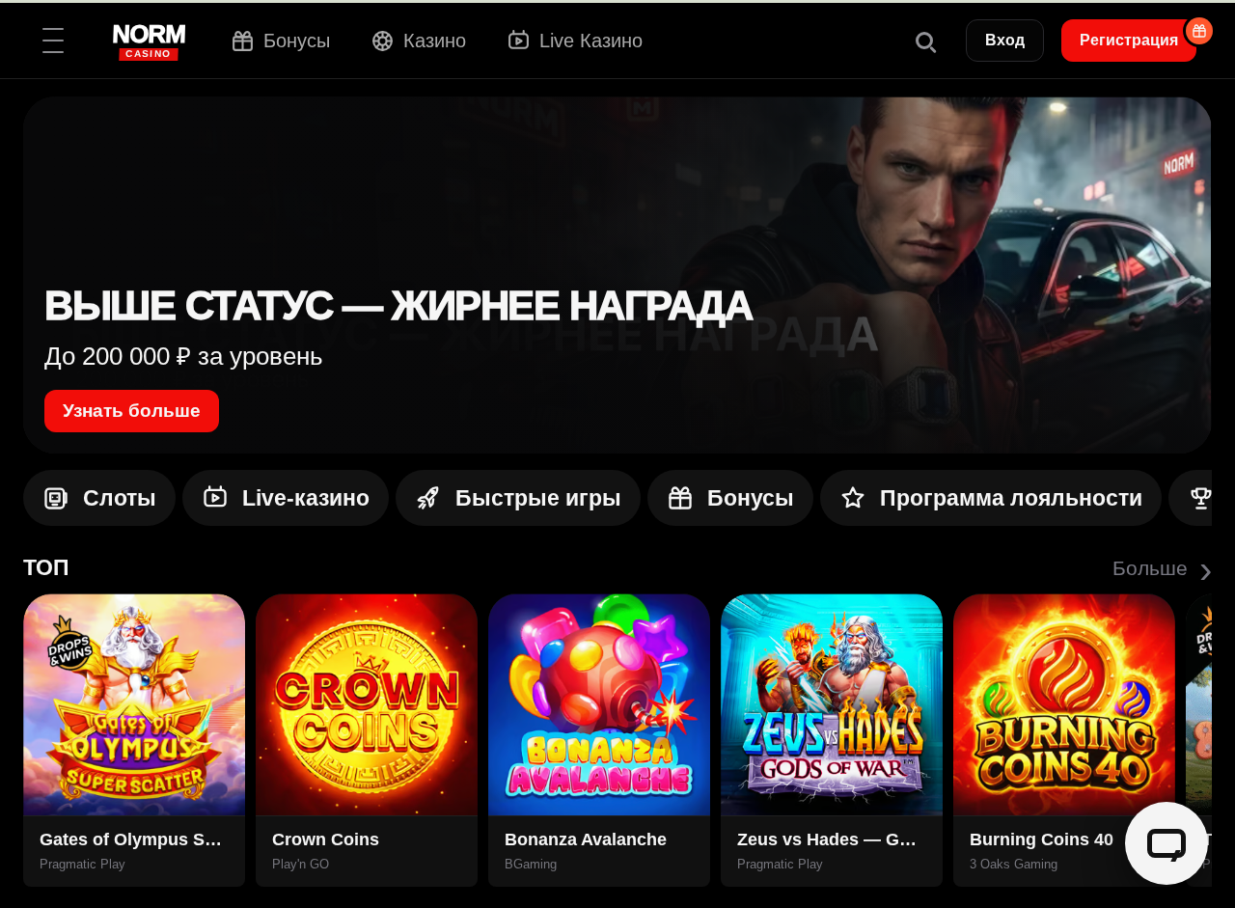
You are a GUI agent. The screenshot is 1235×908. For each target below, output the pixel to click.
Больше (1162, 568)
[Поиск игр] (924, 40)
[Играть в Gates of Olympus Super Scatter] (134, 704)
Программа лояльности (1011, 497)
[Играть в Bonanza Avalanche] (599, 704)
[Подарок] (1199, 30)
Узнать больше (132, 410)
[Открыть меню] (53, 40)
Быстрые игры (538, 497)
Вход (1005, 40)
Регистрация (1129, 40)
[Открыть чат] (1166, 843)
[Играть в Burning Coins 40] (1064, 704)
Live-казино (306, 497)
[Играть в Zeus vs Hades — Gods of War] (832, 704)
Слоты (119, 497)
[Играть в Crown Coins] (367, 704)
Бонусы (750, 497)
